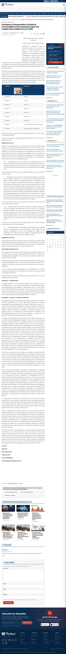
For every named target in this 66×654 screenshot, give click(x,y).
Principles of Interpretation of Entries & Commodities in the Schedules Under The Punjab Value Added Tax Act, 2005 (20, 26)
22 (60, 244)
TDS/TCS (22, 641)
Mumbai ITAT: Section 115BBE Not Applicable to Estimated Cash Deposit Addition (54, 127)
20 (55, 244)
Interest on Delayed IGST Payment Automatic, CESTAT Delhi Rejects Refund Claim (55, 120)
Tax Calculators (46, 643)
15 (60, 242)
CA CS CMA (43, 13)
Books (47, 1)
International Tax (23, 643)
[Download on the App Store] (54, 624)
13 (55, 242)
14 (57, 242)
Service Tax (17, 13)
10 (47, 242)
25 (50, 246)
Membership (57, 643)
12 (52, 242)
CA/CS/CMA (34, 643)
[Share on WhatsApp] (40, 34)
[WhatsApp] (3, 643)
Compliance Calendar (48, 641)
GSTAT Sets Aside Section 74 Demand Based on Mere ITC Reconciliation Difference (53, 82)
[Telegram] (6, 643)
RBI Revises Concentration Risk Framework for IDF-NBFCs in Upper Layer (27, 16)
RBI (52, 13)
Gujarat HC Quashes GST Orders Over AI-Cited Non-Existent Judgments (54, 155)
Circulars (45, 637)
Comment (5, 568)
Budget (12, 13)
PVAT (21, 483)
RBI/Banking (34, 639)
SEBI (55, 13)
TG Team (5, 33)
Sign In (61, 1)
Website (5, 594)
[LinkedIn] (12, 640)
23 (63, 244)
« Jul (47, 251)
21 (57, 244)
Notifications (45, 635)
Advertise (57, 639)
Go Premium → (55, 62)
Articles (18, 19)
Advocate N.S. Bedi (13, 483)
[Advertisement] (11, 50)
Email (4, 589)
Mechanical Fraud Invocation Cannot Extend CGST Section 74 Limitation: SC (54, 167)
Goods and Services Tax (10, 19)
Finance (59, 13)
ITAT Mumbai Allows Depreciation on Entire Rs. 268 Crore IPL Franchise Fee (54, 106)
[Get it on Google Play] (45, 624)
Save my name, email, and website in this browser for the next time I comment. (20, 599)
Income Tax (6, 13)
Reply (3, 555)
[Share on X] (35, 34)
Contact (56, 641)
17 (47, 244)
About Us (57, 635)
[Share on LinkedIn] (38, 34)
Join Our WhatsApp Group (11, 492)
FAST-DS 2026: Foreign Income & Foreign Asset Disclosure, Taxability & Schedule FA (54, 88)
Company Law (24, 13)
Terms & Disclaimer (60, 648)
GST (39, 13)
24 (47, 246)
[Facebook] (3, 640)
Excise (30, 13)
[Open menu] (63, 4)
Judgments (45, 639)
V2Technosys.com (25, 648)
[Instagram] (15, 640)
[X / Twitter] (6, 640)
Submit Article (58, 637)
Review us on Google (10, 495)
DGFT (49, 13)
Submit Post (54, 1)
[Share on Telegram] (43, 34)
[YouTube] (9, 640)
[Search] (64, 13)
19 (52, 244)
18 (50, 244)
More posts (49, 97)
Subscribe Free (27, 622)
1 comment (12, 34)
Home (2, 13)
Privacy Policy (53, 648)
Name (5, 583)
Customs (35, 13)
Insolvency (34, 641)
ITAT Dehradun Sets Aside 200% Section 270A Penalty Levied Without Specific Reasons (54, 133)
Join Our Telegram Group (27, 492)
